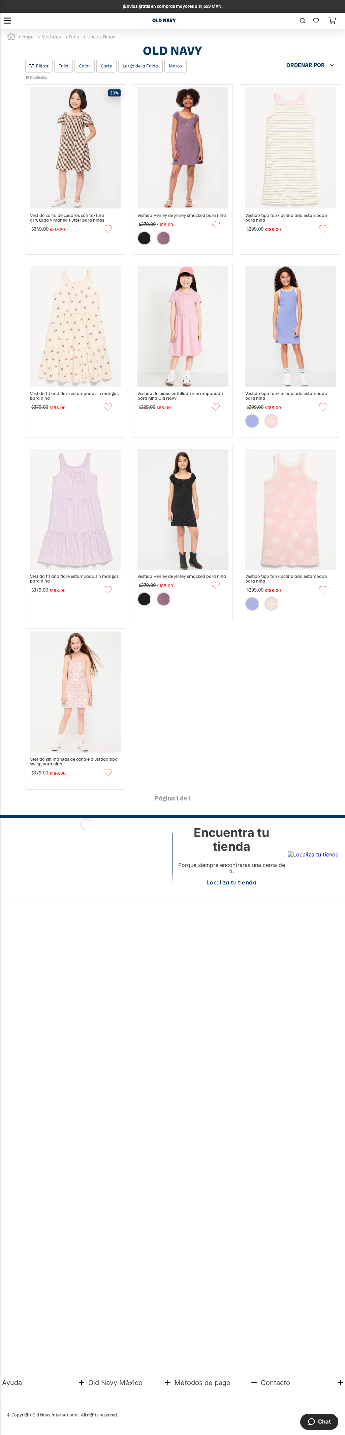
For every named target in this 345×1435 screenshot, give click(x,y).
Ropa (28, 36)
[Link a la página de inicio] (11, 37)
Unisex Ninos (101, 36)
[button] (305, 21)
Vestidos (51, 36)
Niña (74, 36)
